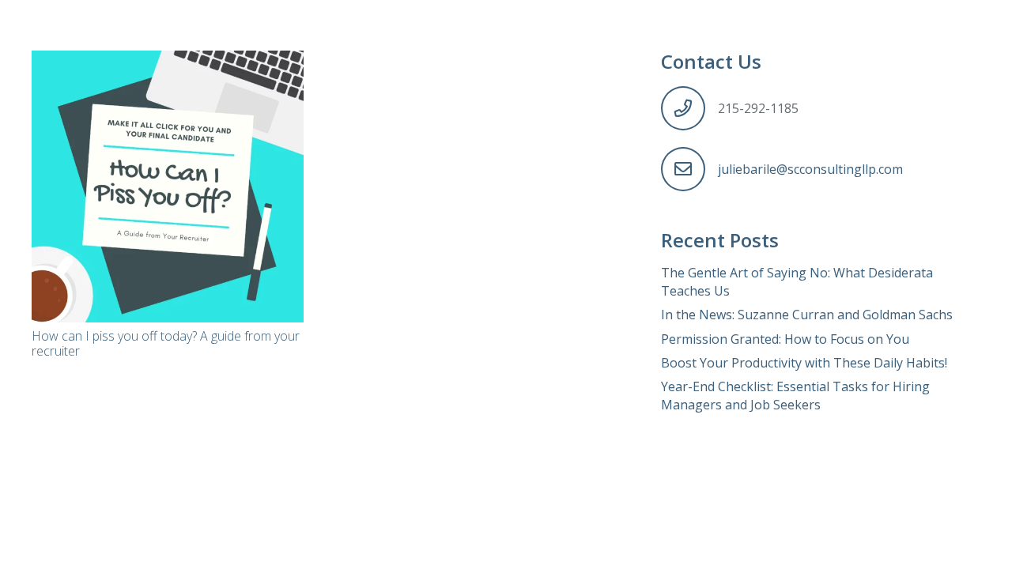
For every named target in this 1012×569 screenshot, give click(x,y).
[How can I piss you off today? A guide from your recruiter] (168, 186)
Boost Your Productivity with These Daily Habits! (804, 362)
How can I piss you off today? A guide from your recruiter (166, 343)
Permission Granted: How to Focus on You (785, 339)
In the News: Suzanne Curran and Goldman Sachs (807, 314)
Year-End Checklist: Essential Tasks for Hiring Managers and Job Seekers (795, 395)
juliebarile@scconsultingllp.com (810, 169)
